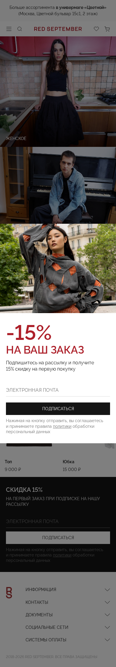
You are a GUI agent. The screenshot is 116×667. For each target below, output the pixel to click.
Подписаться (58, 408)
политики (62, 426)
